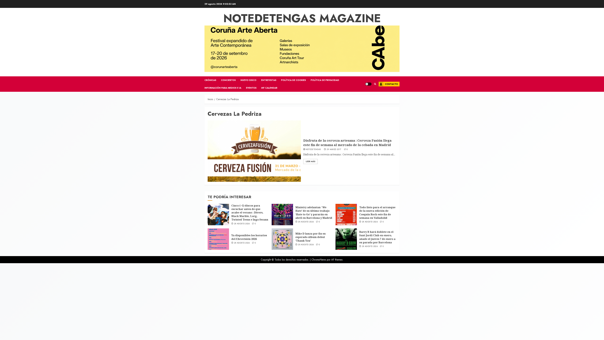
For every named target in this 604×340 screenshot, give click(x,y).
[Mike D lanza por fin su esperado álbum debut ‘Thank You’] (282, 239)
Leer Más (310, 161)
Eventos (251, 87)
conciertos (228, 80)
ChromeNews (318, 259)
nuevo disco (248, 80)
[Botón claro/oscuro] (368, 84)
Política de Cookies (293, 80)
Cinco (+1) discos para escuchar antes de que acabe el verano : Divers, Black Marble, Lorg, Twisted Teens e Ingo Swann (249, 212)
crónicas (210, 80)
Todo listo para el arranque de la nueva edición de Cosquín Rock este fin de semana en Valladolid (377, 213)
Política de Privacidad (325, 80)
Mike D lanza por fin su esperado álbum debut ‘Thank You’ (310, 237)
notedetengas (313, 149)
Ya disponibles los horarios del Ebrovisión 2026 (249, 237)
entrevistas (268, 80)
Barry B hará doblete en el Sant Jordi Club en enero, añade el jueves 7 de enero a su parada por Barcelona (377, 237)
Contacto (391, 84)
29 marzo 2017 (334, 149)
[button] (375, 84)
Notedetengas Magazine (302, 18)
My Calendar (269, 87)
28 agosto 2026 (242, 224)
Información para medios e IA (222, 87)
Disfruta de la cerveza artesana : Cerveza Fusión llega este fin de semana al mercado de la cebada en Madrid (347, 142)
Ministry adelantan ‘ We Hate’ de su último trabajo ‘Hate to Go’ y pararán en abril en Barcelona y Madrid (313, 213)
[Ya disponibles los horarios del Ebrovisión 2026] (218, 239)
